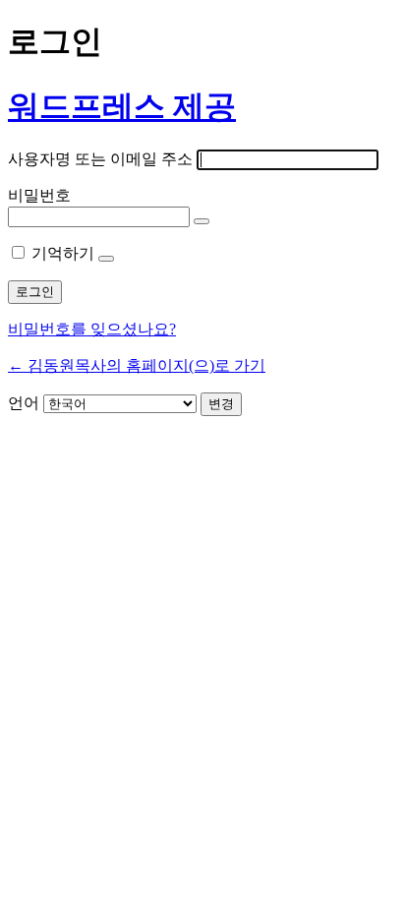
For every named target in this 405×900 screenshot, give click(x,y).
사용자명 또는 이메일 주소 (100, 158)
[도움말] (106, 259)
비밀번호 (39, 195)
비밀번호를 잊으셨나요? (92, 329)
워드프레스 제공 (122, 106)
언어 (23, 402)
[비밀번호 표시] (201, 221)
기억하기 (62, 253)
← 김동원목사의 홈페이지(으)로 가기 (136, 365)
